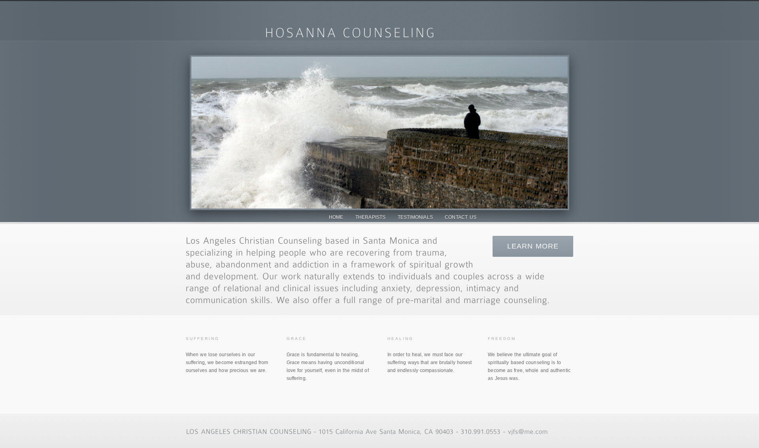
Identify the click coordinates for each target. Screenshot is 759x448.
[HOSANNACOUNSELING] (350, 31)
